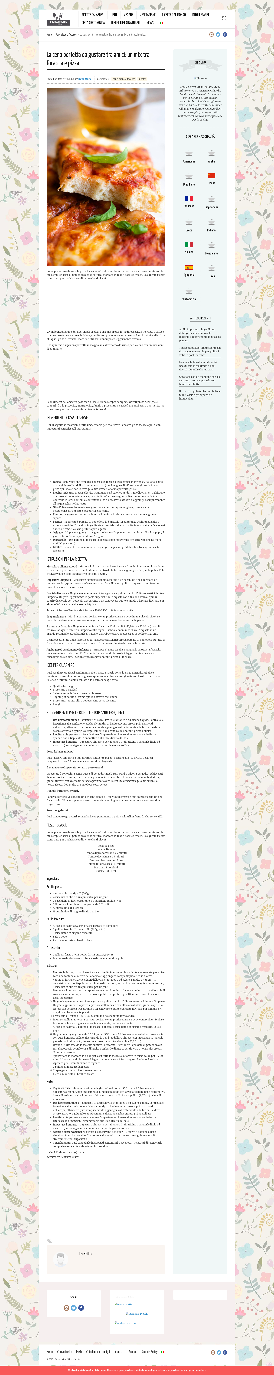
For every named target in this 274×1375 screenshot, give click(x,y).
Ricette (142, 79)
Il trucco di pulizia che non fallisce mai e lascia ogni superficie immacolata (200, 395)
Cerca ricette (64, 1352)
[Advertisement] (106, 305)
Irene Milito (84, 79)
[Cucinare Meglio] (137, 1313)
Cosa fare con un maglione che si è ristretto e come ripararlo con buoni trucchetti (200, 380)
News (150, 23)
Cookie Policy (150, 1352)
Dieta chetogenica (93, 23)
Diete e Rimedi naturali (125, 23)
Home (49, 34)
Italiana (189, 252)
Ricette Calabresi (93, 15)
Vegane (128, 15)
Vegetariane (148, 15)
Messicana (211, 253)
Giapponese (211, 207)
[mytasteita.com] (125, 1323)
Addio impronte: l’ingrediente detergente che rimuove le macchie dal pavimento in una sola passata (200, 335)
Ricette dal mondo (174, 15)
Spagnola (189, 275)
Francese (189, 206)
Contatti (120, 1352)
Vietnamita (189, 299)
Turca (211, 276)
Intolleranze (200, 15)
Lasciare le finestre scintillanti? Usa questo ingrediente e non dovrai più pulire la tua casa (198, 366)
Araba (211, 161)
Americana (189, 161)
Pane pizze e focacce (66, 34)
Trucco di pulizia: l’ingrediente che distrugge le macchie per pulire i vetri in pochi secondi (200, 351)
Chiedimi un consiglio (98, 1352)
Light (114, 15)
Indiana (211, 230)
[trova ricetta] (123, 1304)
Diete (79, 1352)
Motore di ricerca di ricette (124, 1297)
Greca (189, 230)
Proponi (133, 1352)
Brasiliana (189, 184)
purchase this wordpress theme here (188, 1370)
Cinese (211, 183)
